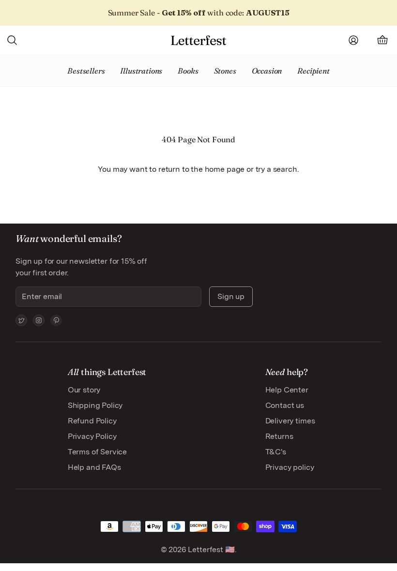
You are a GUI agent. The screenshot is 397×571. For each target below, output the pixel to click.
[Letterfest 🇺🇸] (198, 40)
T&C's (275, 451)
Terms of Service (97, 451)
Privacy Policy (92, 436)
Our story (84, 389)
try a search (276, 169)
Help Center (286, 389)
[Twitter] (21, 320)
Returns (279, 436)
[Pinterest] (56, 320)
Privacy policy (289, 467)
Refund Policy (92, 420)
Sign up (230, 296)
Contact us (284, 405)
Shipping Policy (95, 405)
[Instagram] (39, 320)
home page (225, 169)
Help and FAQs (94, 467)
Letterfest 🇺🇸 (210, 549)
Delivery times (290, 420)
